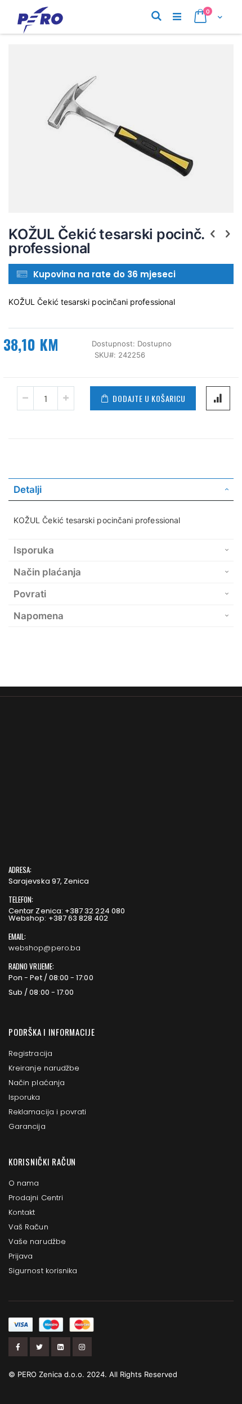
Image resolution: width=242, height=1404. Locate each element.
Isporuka (24, 1097)
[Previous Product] (213, 233)
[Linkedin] (60, 1346)
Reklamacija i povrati (47, 1111)
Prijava (20, 1256)
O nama (23, 1183)
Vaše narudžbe (37, 1241)
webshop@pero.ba (44, 948)
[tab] (121, 489)
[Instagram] (82, 1346)
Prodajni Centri (35, 1197)
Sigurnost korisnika (42, 1270)
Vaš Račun (28, 1227)
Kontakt (21, 1212)
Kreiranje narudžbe (43, 1068)
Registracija (30, 1053)
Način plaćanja (36, 1082)
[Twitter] (39, 1346)
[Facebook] (18, 1346)
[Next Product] (227, 233)
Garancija (27, 1126)
